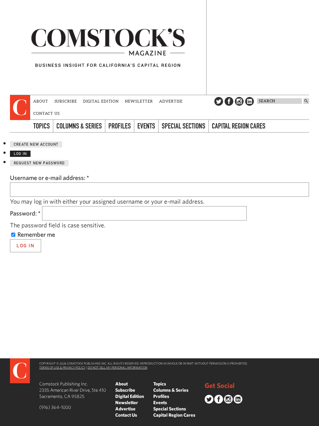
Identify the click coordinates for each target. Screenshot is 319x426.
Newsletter (139, 101)
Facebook (229, 101)
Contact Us (46, 113)
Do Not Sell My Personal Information (117, 367)
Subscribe (66, 101)
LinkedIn (249, 101)
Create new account (36, 144)
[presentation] (20, 107)
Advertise (171, 101)
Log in (20, 153)
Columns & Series (79, 125)
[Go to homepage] (108, 47)
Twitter (218, 101)
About (40, 101)
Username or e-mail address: (49, 177)
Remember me (35, 234)
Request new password (39, 163)
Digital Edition (101, 101)
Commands (4, 421)
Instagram (239, 101)
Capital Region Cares (238, 125)
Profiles (119, 125)
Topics (41, 125)
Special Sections (183, 125)
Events (146, 125)
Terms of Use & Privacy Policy (62, 367)
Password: (25, 213)
